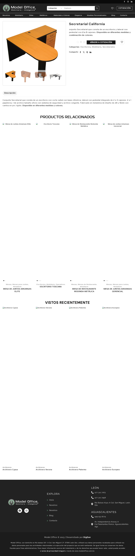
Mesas (8, 284)
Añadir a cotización (101, 42)
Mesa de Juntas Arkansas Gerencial (118, 290)
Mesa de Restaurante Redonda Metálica (84, 290)
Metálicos (43, 15)
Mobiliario (19, 15)
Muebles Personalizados (96, 15)
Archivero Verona (44, 470)
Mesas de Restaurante (87, 284)
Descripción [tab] (10, 93)
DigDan (87, 537)
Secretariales (109, 47)
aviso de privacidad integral (53, 551)
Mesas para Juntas (20, 284)
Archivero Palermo (77, 470)
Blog (113, 15)
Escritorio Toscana (51, 287)
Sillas (31, 15)
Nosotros (6, 15)
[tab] (10, 93)
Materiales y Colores (62, 15)
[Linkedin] (131, 2)
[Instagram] (128, 2)
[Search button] (97, 8)
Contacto (123, 15)
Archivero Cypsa (10, 470)
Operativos (60, 284)
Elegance (78, 15)
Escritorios (86, 47)
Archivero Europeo (111, 470)
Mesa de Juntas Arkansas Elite (17, 290)
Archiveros (7, 467)
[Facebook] (124, 2)
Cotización (124, 8)
